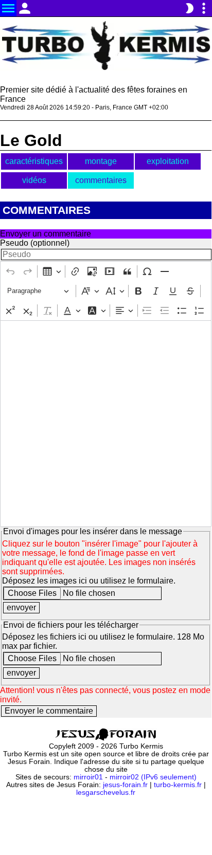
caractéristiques (34, 161)
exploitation (168, 161)
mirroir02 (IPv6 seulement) (153, 777)
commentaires (101, 180)
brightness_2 (189, 8)
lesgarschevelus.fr (105, 792)
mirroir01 (88, 777)
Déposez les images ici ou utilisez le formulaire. (88, 580)
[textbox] (105, 423)
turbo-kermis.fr (178, 785)
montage (101, 161)
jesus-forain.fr (125, 785)
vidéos (34, 180)
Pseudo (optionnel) (34, 243)
